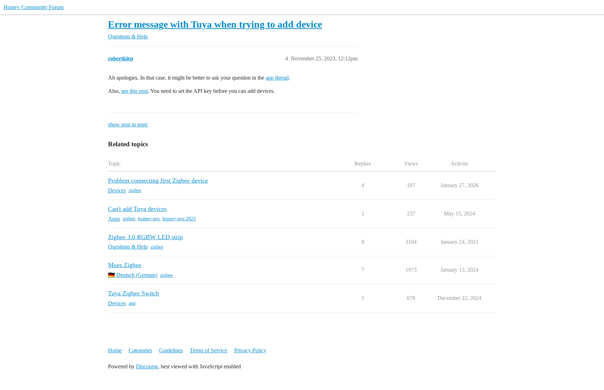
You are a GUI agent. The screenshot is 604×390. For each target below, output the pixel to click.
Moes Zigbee (124, 265)
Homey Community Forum (33, 7)
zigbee (135, 190)
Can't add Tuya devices (137, 208)
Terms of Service (208, 350)
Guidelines (171, 350)
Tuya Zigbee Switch (133, 293)
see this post (134, 91)
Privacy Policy (250, 350)
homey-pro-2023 (179, 218)
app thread (277, 78)
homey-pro (149, 218)
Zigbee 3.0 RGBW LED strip (145, 237)
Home (115, 350)
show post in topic (128, 124)
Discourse (147, 366)
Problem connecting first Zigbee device (158, 180)
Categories (140, 350)
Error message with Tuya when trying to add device (215, 24)
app (132, 303)
